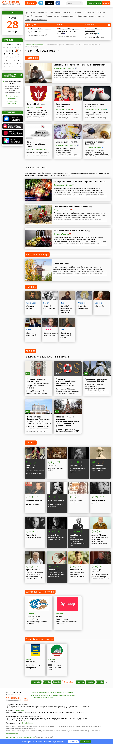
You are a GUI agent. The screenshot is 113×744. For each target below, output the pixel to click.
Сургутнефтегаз (33, 616)
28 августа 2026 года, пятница (40, 29)
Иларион (82, 303)
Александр (31, 303)
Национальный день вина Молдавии (71, 206)
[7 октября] (106, 682)
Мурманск (30, 662)
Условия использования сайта (41, 695)
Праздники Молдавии (62, 210)
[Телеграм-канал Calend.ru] (40, 3)
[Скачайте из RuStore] (12, 119)
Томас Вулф (31, 535)
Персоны (101, 12)
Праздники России (33, 107)
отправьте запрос (12, 733)
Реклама (53, 692)
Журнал (30, 3)
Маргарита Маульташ (30, 466)
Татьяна (47, 330)
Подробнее (73, 742)
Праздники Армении (61, 234)
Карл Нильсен (97, 466)
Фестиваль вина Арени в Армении (70, 230)
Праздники (30, 12)
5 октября (90, 682)
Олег (28, 330)
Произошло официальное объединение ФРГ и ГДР (96, 380)
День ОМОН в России (35, 104)
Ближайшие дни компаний (40, 591)
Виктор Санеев (76, 570)
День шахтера (91, 34)
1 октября (47, 682)
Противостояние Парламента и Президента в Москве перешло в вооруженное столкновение (38, 420)
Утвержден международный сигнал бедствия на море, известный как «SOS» (66, 382)
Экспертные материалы (36, 19)
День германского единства (64, 105)
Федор (63, 330)
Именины (42, 12)
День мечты (33, 32)
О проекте (34, 692)
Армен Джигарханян (34, 570)
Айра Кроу (52, 466)
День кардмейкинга (64, 142)
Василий (47, 303)
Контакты (60, 692)
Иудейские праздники (93, 147)
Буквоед (59, 616)
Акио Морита (75, 535)
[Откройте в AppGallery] (12, 133)
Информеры (69, 692)
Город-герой (31, 668)
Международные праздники (64, 68)
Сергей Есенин (76, 500)
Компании (89, 12)
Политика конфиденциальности (42, 697)
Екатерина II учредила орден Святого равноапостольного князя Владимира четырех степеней (37, 383)
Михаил (98, 303)
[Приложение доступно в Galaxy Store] (12, 126)
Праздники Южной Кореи (35, 149)
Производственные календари (60, 16)
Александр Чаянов (56, 500)
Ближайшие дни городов (39, 639)
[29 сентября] (29, 682)
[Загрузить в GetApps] (12, 141)
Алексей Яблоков (98, 535)
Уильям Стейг (53, 535)
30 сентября (36, 682)
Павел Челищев (98, 500)
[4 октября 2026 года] (58, 50)
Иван (62, 303)
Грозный (51, 662)
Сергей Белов (53, 570)
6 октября (100, 682)
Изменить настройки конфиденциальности (20, 737)
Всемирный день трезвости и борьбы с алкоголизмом (79, 65)
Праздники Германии (63, 109)
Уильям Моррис (76, 466)
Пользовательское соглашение (64, 695)
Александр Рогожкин (96, 571)
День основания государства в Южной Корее (35, 144)
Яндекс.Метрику (58, 742)
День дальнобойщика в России (66, 33)
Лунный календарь (33, 16)
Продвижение (44, 692)
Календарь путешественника (90, 16)
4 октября (80, 682)
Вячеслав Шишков (34, 500)
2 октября (57, 682)
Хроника (77, 12)
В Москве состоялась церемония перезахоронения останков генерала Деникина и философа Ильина (67, 421)
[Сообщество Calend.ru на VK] (58, 3)
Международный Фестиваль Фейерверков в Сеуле (78, 181)
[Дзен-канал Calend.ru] (49, 3)
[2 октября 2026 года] (25, 50)
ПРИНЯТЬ (85, 742)
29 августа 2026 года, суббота (69, 29)
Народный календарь (60, 12)
